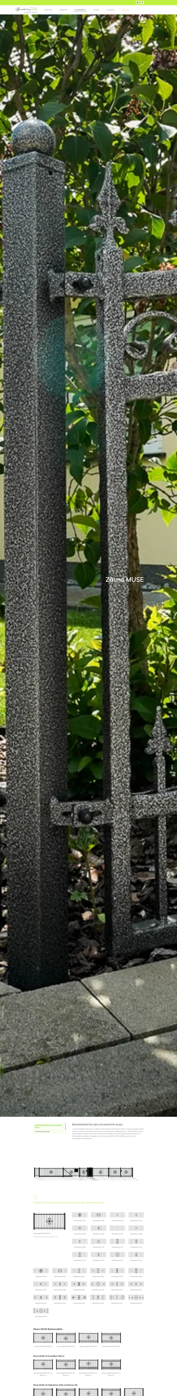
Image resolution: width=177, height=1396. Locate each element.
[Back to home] (27, 9)
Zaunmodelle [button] (80, 10)
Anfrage (125, 10)
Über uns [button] (48, 10)
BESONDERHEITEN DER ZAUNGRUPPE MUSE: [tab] (48, 1126)
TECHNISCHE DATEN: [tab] (42, 1131)
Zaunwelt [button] (111, 10)
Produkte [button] (63, 10)
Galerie (96, 10)
